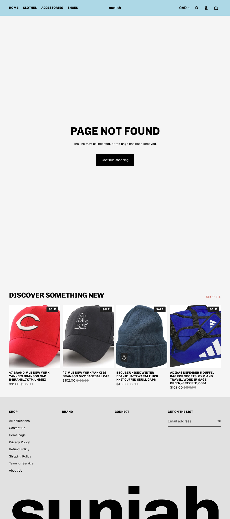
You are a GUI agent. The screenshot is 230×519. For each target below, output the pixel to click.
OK (219, 421)
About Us (15, 470)
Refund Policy (19, 449)
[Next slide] (55, 337)
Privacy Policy (19, 442)
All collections (19, 421)
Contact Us (17, 428)
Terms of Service (21, 464)
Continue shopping (115, 160)
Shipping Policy (20, 456)
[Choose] (53, 362)
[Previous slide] (14, 337)
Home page (17, 435)
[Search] (197, 8)
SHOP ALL (213, 297)
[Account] (206, 8)
